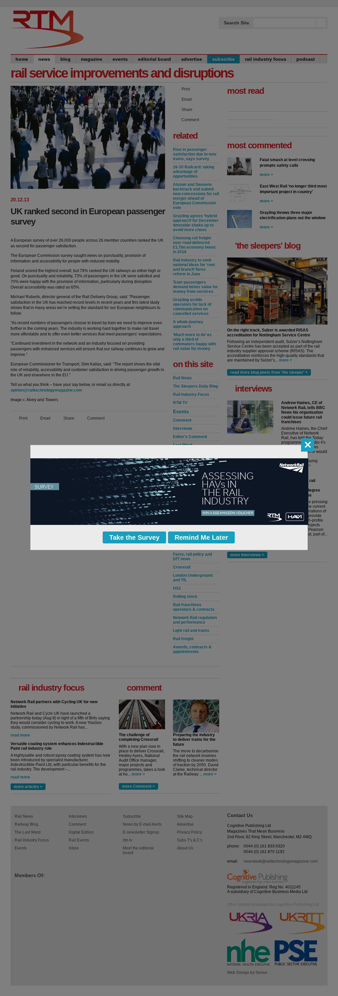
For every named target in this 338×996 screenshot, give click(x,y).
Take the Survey (134, 537)
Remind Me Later (201, 537)
